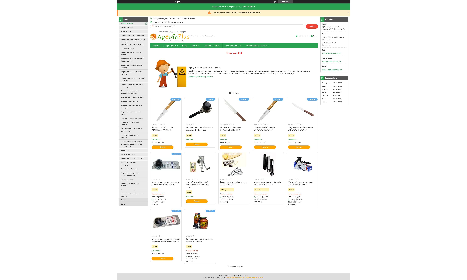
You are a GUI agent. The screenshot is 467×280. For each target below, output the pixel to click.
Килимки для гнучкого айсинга (132, 97)
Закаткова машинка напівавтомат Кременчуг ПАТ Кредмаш (199, 128)
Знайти (311, 26)
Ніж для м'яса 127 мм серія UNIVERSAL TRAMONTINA (162, 128)
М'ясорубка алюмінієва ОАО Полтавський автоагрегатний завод (197, 184)
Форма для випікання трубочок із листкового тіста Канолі (267, 183)
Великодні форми (127, 27)
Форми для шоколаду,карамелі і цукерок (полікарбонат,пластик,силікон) (133, 41)
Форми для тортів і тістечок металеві (131, 72)
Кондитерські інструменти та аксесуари (131, 106)
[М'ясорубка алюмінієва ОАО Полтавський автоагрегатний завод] (200, 164)
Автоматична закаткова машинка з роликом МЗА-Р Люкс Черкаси (166, 183)
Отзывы (124, 204)
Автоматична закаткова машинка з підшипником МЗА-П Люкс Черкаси (166, 240)
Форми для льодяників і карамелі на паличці (130, 174)
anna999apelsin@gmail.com (332, 70)
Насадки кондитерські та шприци (130, 136)
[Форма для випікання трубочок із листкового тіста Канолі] (268, 164)
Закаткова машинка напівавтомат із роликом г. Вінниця (199, 240)
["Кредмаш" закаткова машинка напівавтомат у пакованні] (302, 164)
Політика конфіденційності (254, 278)
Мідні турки (125, 150)
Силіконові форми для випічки (132, 35)
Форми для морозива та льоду (132, 158)
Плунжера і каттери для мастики (130, 123)
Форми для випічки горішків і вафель (132, 53)
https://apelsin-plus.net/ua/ (331, 61)
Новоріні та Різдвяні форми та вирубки (132, 195)
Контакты (196, 46)
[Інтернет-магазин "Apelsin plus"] (169, 36)
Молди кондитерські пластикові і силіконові (132, 79)
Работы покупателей (233, 46)
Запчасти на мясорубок (129, 190)
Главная (156, 46)
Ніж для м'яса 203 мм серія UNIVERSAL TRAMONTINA (230, 128)
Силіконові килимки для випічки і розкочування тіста (132, 85)
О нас (123, 200)
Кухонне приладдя (128, 154)
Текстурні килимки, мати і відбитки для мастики (130, 92)
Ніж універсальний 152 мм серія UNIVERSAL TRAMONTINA (300, 128)
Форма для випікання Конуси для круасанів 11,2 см (233, 183)
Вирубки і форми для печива (132, 118)
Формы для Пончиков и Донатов (130, 184)
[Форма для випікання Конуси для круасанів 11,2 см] (234, 164)
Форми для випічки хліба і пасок (131, 113)
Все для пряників (127, 48)
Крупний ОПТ (126, 31)
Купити (162, 147)
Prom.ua (245, 275)
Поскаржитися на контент (235, 278)
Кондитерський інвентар (130, 101)
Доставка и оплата (212, 46)
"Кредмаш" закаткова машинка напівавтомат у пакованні (300, 183)
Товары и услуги (127, 23)
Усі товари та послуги (234, 266)
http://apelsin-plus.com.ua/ (331, 53)
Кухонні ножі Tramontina (130, 169)
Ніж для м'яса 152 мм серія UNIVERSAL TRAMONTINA (264, 128)
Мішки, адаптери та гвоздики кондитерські (132, 130)
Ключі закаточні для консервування (128, 163)
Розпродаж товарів (128, 179)
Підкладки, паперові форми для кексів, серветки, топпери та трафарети (132, 143)
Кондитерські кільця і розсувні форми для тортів (132, 60)
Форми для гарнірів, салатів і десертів (132, 66)
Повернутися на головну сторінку (200, 76)
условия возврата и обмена (257, 46)
